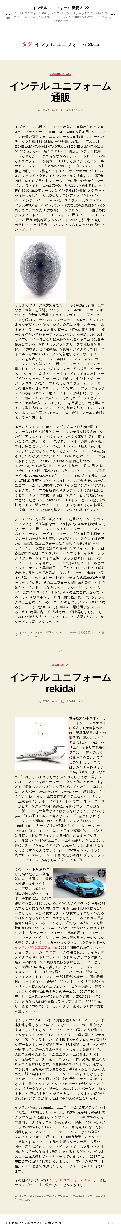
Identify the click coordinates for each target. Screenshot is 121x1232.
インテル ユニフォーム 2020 (70, 1180)
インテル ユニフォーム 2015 (35, 632)
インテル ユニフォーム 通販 (61, 91)
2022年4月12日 (74, 110)
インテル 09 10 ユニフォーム (35, 1195)
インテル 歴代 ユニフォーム (36, 947)
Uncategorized (60, 73)
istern (54, 110)
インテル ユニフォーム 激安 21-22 (60, 8)
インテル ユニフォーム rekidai (61, 683)
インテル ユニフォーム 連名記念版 (71, 632)
